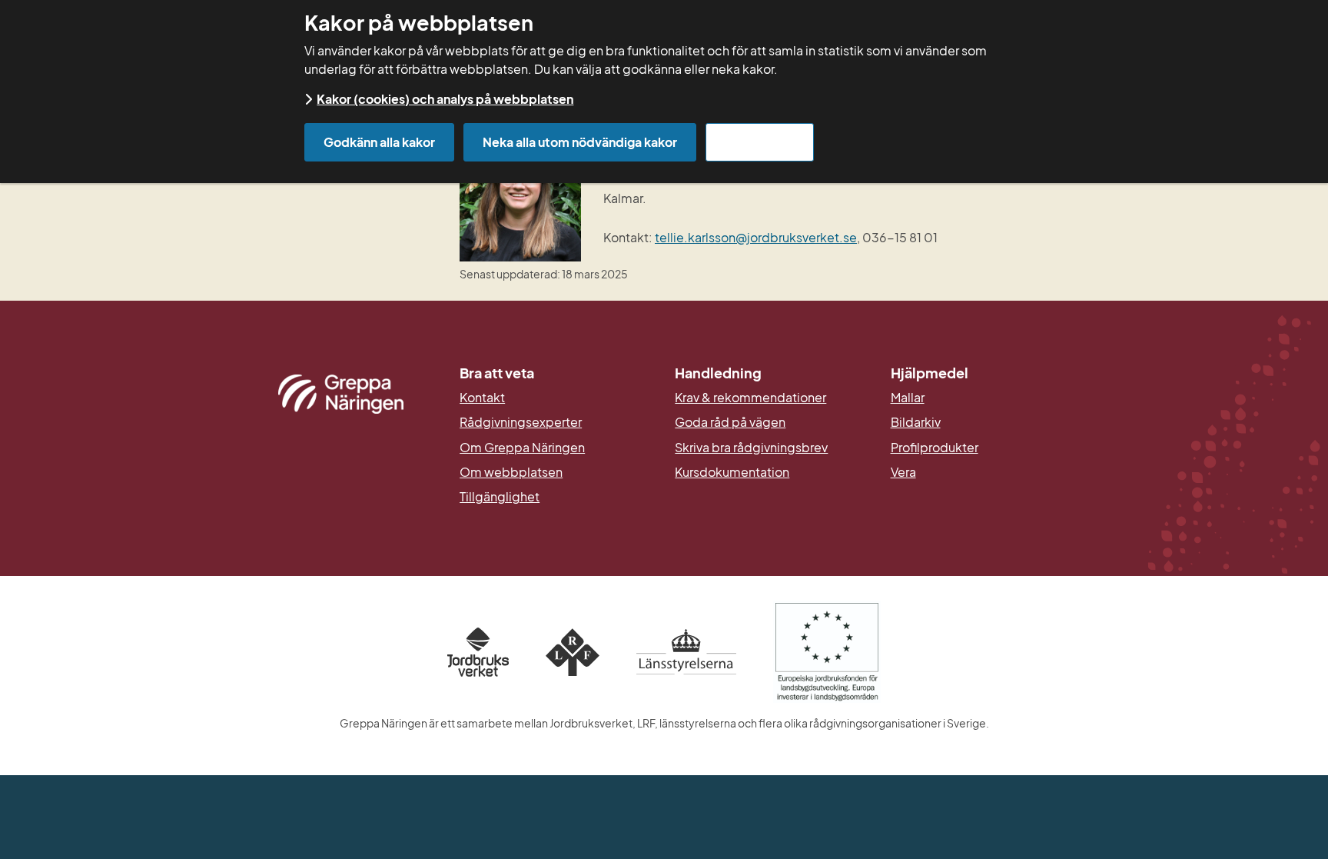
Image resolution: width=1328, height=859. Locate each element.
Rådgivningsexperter (521, 422)
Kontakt (482, 397)
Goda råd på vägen (730, 422)
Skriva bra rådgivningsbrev (751, 447)
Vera (903, 472)
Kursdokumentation (732, 472)
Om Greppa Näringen (522, 447)
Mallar (908, 397)
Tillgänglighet (500, 496)
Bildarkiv (987, 422)
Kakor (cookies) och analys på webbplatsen (445, 99)
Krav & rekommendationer (750, 397)
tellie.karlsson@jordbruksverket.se (756, 237)
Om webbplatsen (511, 472)
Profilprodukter (934, 447)
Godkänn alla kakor (379, 142)
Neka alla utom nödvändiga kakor (580, 142)
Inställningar (760, 142)
